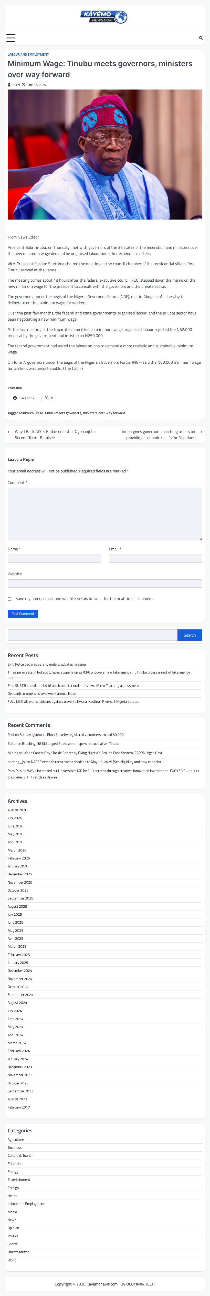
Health (13, 1195)
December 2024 (20, 970)
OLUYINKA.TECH (140, 1284)
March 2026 (17, 850)
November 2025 (20, 882)
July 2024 (15, 1010)
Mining (13, 752)
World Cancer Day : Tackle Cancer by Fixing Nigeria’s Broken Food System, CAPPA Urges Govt (93, 752)
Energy (13, 1171)
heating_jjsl (17, 761)
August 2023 (17, 1099)
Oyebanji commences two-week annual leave (42, 693)
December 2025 (20, 874)
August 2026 (17, 810)
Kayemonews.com (102, 1284)
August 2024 (17, 1002)
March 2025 (17, 946)
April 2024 (15, 1034)
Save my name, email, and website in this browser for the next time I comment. (85, 598)
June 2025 (15, 922)
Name (14, 549)
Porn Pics (15, 770)
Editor (16, 84)
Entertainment (19, 1179)
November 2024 (20, 978)
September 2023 (20, 1091)
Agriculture (16, 1139)
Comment (17, 482)
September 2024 (20, 994)
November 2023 (20, 1074)
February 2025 (19, 954)
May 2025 (15, 930)
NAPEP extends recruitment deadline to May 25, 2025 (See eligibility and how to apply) (96, 761)
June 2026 (15, 826)
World (12, 1260)
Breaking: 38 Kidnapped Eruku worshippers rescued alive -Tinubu (71, 743)
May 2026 (15, 834)
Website (15, 574)
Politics (13, 1236)
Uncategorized (18, 1251)
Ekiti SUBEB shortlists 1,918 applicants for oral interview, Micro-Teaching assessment (74, 685)
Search (190, 635)
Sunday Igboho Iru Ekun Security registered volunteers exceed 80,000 (72, 734)
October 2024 (18, 986)
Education (15, 1163)
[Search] (201, 38)
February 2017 (19, 1107)
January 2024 (18, 1059)
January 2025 (18, 962)
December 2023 (20, 1067)
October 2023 (18, 1083)
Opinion (13, 1227)
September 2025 (20, 898)
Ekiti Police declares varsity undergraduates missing (47, 664)
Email (115, 549)
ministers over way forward (104, 412)
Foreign (13, 1187)
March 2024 (17, 1042)
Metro (12, 1211)
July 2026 (15, 817)
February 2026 (19, 858)
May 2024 (15, 1026)
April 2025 (15, 938)
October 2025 (18, 890)
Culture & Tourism (21, 1155)
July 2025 (15, 914)
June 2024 (15, 1018)
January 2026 (18, 866)
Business (15, 1147)
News (12, 1219)
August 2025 (17, 906)
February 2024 (19, 1050)
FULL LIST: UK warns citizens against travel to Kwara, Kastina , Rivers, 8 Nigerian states (73, 701)
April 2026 (15, 842)
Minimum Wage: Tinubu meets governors (50, 412)
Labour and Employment (28, 54)
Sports (13, 1243)
